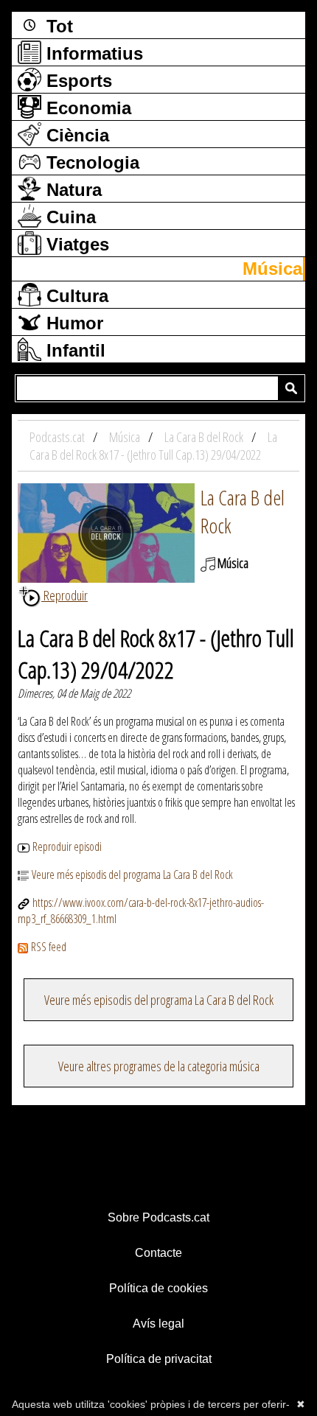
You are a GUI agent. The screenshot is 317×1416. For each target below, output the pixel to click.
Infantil (73, 350)
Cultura (74, 296)
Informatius (92, 53)
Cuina (68, 217)
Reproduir (64, 595)
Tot (57, 26)
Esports (76, 81)
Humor (72, 323)
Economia (86, 108)
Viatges (75, 244)
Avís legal (158, 1323)
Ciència (75, 135)
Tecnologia (90, 162)
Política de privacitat (159, 1359)
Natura (71, 190)
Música (272, 268)
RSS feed (48, 947)
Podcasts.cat (58, 437)
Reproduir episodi (67, 846)
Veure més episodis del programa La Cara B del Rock (132, 874)
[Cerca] (291, 388)
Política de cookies (158, 1288)
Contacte (158, 1253)
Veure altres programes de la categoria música (158, 1066)
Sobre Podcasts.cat (158, 1217)
